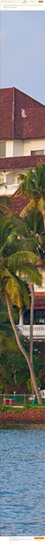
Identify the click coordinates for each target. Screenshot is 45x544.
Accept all (39, 538)
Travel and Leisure (9, 5)
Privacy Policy (29, 539)
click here (18, 540)
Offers (13, 1)
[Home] (24, 1)
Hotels (6, 1)
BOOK (40, 1)
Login (33, 1)
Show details (10, 542)
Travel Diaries (5, 5)
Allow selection (38, 540)
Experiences (9, 1)
